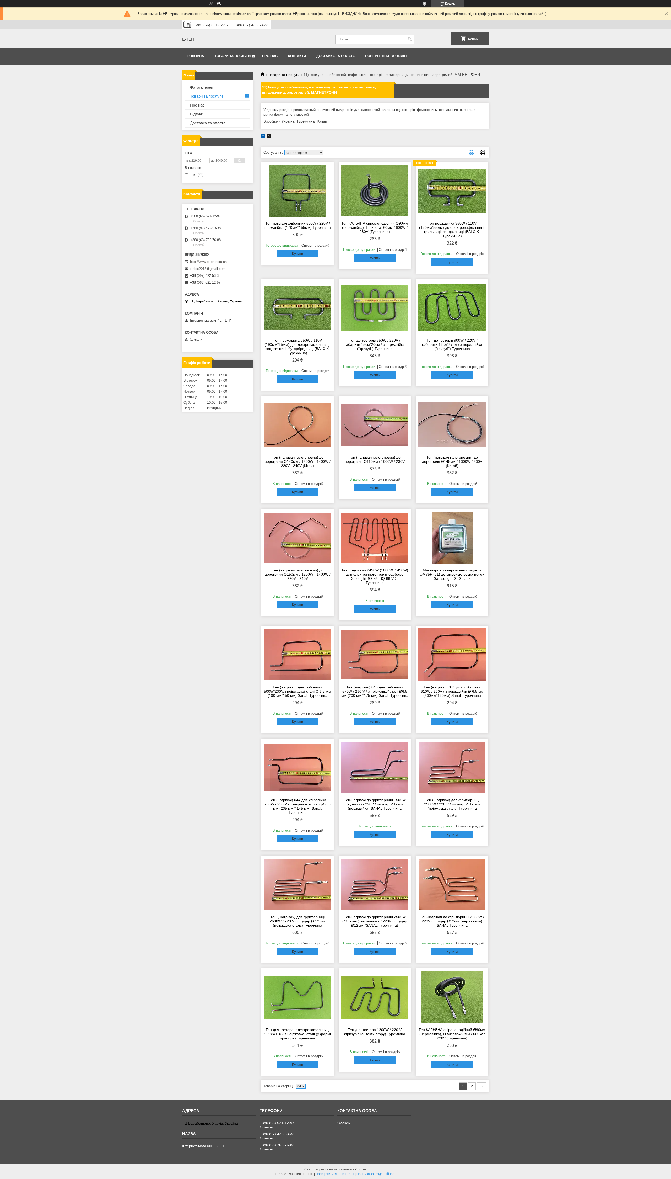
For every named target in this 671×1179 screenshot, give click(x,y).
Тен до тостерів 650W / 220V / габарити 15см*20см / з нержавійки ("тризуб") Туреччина (375, 344)
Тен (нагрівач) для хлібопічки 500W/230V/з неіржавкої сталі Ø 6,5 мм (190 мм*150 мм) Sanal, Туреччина (297, 691)
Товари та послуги (232, 56)
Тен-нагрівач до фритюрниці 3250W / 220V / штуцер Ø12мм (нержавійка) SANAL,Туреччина (452, 921)
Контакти (297, 56)
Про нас (270, 56)
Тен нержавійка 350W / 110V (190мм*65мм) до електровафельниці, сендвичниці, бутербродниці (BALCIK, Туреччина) (297, 346)
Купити (297, 254)
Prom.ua (361, 1169)
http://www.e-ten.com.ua (208, 262)
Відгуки (196, 114)
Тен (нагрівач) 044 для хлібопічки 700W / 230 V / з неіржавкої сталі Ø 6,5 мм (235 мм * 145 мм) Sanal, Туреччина (297, 806)
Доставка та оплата (335, 56)
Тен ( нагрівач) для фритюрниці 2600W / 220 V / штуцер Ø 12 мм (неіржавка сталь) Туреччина (298, 921)
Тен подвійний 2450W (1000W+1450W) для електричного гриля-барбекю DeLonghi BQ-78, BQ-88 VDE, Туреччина (374, 576)
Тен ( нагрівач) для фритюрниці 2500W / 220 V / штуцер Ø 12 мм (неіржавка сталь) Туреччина (452, 804)
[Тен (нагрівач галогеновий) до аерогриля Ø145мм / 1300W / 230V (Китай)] (452, 425)
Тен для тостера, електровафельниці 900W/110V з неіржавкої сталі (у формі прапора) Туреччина (297, 1034)
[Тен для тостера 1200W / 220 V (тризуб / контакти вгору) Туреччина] (375, 997)
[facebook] (263, 137)
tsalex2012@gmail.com (207, 269)
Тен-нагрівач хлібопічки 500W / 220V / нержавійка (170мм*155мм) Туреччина (297, 225)
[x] (269, 137)
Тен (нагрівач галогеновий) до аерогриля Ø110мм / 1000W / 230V (375, 459)
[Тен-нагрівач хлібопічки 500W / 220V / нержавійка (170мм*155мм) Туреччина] (297, 190)
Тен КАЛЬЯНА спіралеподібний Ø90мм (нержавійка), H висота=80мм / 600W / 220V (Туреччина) (452, 1034)
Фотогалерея (201, 87)
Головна (195, 56)
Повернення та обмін (386, 56)
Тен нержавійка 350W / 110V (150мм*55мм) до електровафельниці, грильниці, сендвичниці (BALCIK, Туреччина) (452, 229)
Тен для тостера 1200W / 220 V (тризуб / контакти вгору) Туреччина (374, 1032)
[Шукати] (409, 39)
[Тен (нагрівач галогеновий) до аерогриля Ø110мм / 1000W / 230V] (375, 425)
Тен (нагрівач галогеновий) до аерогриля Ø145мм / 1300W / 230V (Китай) (452, 461)
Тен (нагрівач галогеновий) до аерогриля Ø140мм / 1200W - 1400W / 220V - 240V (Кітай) (298, 461)
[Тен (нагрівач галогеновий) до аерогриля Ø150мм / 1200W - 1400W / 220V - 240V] (297, 537)
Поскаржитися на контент (335, 1174)
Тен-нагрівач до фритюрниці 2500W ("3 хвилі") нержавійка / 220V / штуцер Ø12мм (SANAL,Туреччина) (374, 921)
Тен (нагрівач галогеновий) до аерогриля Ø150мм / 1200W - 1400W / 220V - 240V (298, 574)
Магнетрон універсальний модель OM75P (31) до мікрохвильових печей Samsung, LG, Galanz (452, 574)
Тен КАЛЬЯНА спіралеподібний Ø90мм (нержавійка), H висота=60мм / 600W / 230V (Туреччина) (374, 227)
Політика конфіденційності (376, 1174)
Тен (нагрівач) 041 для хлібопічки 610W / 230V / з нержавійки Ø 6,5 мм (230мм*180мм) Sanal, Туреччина (452, 691)
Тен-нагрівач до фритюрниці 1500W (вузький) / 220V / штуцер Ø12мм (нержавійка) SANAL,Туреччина (375, 804)
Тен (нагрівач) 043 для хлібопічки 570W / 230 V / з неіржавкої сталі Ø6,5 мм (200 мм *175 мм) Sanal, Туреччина (374, 691)
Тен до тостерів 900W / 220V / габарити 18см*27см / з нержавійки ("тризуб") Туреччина (452, 344)
